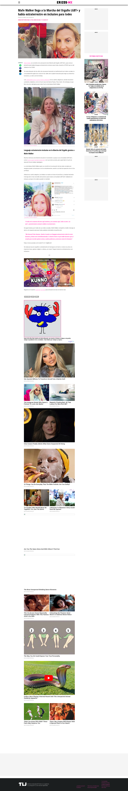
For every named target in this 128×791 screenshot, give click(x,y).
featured (27, 296)
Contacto (78, 787)
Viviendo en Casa (105, 782)
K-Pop (96, 82)
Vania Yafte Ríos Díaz (24, 20)
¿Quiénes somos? (80, 786)
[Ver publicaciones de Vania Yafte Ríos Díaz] (42, 337)
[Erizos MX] (64, 2)
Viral (36, 296)
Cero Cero (103, 787)
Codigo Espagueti (105, 784)
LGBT (32, 296)
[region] (35, 736)
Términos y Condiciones (93, 786)
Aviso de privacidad (92, 787)
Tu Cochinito (104, 781)
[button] (20, 65)
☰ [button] (19, 2)
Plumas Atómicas (105, 786)
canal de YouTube (40, 289)
